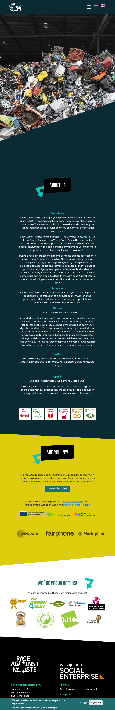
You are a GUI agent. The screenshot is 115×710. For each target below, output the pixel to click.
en (102, 5)
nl (95, 5)
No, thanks (96, 702)
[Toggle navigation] (89, 7)
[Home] (16, 6)
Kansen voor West (73, 501)
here (69, 689)
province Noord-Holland (76, 504)
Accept (83, 702)
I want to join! (57, 488)
